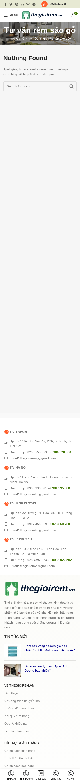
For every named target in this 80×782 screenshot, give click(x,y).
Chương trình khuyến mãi (22, 701)
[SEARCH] (71, 86)
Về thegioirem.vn (19, 685)
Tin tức (33, 38)
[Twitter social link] (11, 4)
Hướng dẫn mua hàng (20, 708)
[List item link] (40, 444)
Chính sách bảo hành (19, 766)
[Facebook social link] (5, 4)
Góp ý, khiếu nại (15, 723)
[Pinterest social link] (17, 4)
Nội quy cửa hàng (16, 716)
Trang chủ (16, 38)
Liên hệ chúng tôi (16, 731)
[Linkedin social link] (22, 4)
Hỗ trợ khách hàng (21, 743)
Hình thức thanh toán (19, 758)
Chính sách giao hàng (19, 750)
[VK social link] (28, 4)
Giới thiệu (11, 693)
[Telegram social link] (34, 4)
